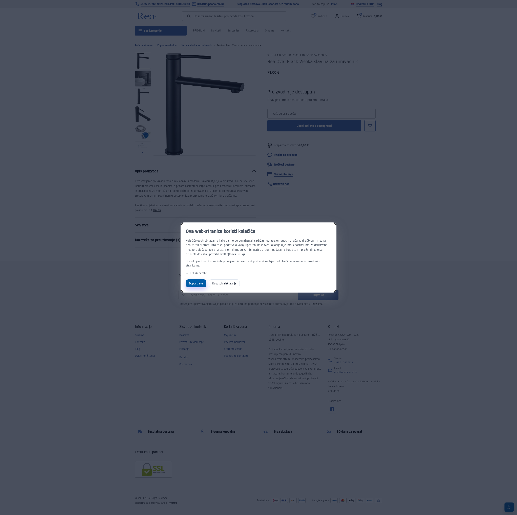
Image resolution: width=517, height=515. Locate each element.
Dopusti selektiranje (224, 283)
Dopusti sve (196, 283)
